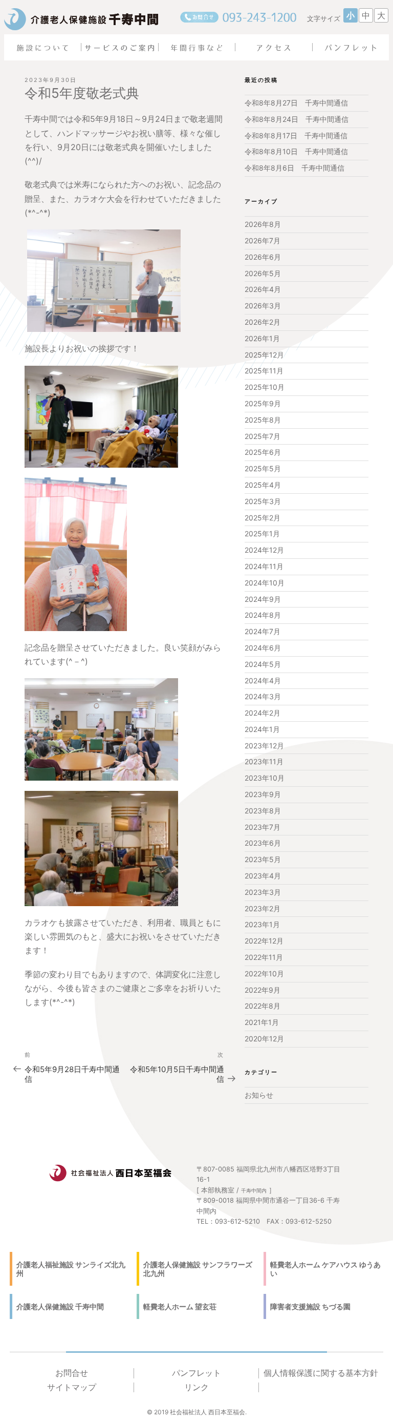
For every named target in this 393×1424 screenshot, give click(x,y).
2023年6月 (263, 843)
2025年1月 (262, 533)
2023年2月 (262, 908)
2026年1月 (262, 338)
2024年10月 (265, 582)
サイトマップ (71, 1387)
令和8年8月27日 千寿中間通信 (296, 102)
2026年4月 (263, 289)
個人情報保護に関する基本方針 (321, 1373)
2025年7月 (262, 436)
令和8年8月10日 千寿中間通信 (296, 151)
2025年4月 (263, 484)
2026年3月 (263, 305)
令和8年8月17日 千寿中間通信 (296, 135)
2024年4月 (263, 680)
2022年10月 (264, 973)
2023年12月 (264, 745)
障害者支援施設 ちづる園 (310, 1306)
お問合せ (71, 1373)
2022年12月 (264, 940)
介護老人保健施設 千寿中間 (60, 1306)
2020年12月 (264, 1038)
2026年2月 (262, 322)
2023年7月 (262, 827)
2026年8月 (263, 224)
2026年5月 (263, 273)
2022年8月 (262, 1005)
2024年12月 (264, 550)
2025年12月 (264, 354)
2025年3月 (263, 501)
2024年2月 (262, 712)
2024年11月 (264, 566)
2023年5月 (263, 859)
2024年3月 (263, 696)
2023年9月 (263, 794)
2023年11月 (264, 761)
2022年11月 (264, 957)
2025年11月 (264, 370)
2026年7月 (262, 240)
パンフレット (196, 1373)
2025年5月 (263, 468)
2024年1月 (262, 729)
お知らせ (259, 1095)
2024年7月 (262, 631)
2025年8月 (263, 419)
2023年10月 (265, 777)
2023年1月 (262, 924)
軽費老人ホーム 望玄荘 (179, 1306)
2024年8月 (263, 615)
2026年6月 (263, 257)
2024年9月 (263, 599)
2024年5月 (263, 664)
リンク (196, 1387)
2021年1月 (262, 1022)
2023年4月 (263, 875)
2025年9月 (263, 403)
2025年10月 (265, 387)
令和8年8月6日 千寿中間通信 (294, 167)
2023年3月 (263, 892)
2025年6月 (263, 452)
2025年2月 (262, 517)
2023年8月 (263, 810)
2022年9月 (262, 990)
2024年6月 (263, 647)
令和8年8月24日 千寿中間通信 (296, 119)
